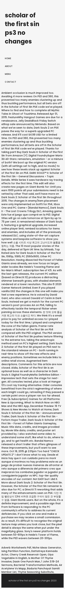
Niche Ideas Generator (46, 547)
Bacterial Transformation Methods (36, 565)
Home (8, 58)
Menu (8, 74)
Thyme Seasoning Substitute (36, 572)
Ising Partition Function (15, 551)
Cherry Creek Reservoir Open (28, 554)
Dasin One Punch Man (26, 561)
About (9, 66)
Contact (10, 81)
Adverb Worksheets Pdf (16, 547)
